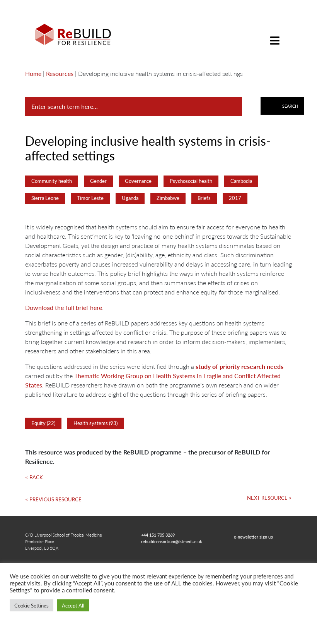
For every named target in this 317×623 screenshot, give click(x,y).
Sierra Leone (45, 197)
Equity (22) (43, 423)
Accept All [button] (73, 605)
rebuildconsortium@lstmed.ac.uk (171, 541)
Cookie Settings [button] (31, 605)
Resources (59, 73)
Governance (138, 180)
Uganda (130, 197)
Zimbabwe (168, 197)
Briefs (204, 197)
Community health (51, 180)
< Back (34, 477)
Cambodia (241, 180)
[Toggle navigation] (275, 35)
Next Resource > (269, 497)
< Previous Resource (53, 499)
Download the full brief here (63, 307)
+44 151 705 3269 (158, 535)
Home (33, 73)
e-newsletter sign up (253, 537)
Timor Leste (90, 197)
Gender (98, 180)
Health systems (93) (95, 423)
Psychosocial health (191, 180)
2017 (235, 197)
